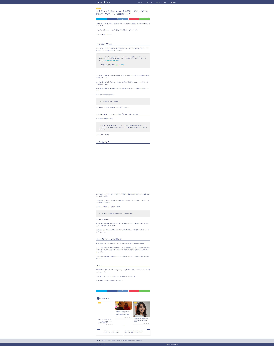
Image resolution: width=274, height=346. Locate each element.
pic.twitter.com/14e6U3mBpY (112, 60)
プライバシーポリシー (161, 2)
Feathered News (103, 2)
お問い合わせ (148, 2)
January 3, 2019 (120, 64)
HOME (140, 2)
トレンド (98, 8)
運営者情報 (174, 2)
